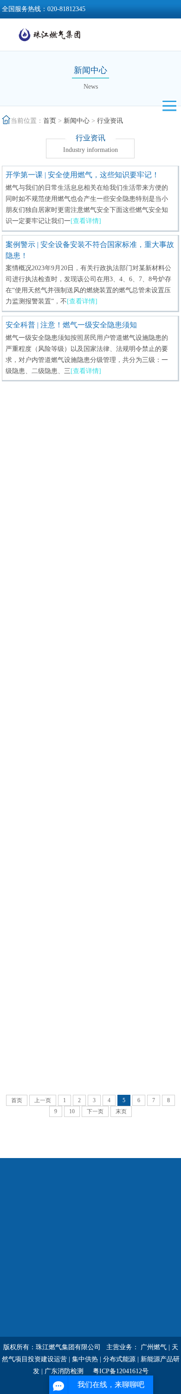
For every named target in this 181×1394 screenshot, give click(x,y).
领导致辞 (15, 1246)
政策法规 (73, 1258)
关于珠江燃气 (21, 1222)
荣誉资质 (15, 1270)
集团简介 (15, 1234)
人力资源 (15, 1306)
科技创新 (132, 1246)
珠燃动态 (73, 1234)
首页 (49, 120)
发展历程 (15, 1282)
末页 (121, 1111)
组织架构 (15, 1258)
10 (72, 1111)
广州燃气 (154, 1347)
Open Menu (169, 105)
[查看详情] (86, 220)
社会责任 (132, 1234)
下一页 (95, 1111)
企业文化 (15, 1318)
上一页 (42, 1100)
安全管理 (15, 1330)
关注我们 (73, 1294)
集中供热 (85, 1359)
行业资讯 (110, 120)
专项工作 (15, 1294)
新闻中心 (77, 120)
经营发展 (132, 1222)
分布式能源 (119, 1359)
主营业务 (132, 1258)
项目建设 (132, 1270)
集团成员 (132, 1282)
